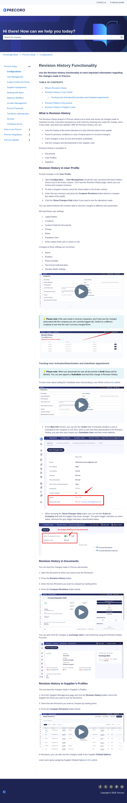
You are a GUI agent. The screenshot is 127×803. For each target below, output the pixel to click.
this (112, 382)
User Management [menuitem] (15, 77)
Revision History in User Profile (59, 92)
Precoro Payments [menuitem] (15, 108)
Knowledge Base (10, 55)
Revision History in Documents (58, 103)
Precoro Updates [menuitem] (11, 140)
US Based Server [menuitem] (14, 124)
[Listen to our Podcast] (117, 787)
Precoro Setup (28, 55)
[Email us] (122, 787)
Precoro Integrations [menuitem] (13, 135)
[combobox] (61, 37)
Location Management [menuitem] (17, 103)
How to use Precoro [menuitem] (13, 129)
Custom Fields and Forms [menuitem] (18, 82)
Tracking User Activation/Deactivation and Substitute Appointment (80, 97)
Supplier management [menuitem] (16, 87)
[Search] (121, 37)
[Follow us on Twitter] (106, 787)
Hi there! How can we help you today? (39, 31)
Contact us (101, 2)
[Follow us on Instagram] (111, 787)
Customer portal (117, 2)
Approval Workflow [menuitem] (15, 98)
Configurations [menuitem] (14, 71)
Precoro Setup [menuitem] (10, 66)
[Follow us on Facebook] (100, 787)
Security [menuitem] (10, 119)
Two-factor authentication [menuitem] (18, 114)
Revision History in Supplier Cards (60, 107)
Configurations (46, 55)
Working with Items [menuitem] (15, 93)
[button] (29, 66)
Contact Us (113, 10)
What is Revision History (56, 88)
